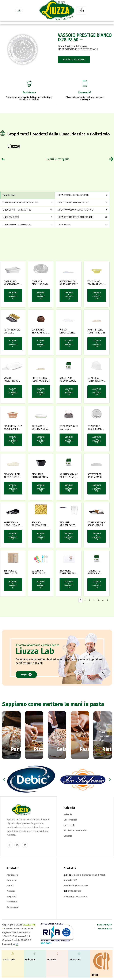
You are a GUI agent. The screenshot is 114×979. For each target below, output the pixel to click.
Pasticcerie (12, 875)
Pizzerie (11, 891)
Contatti (68, 835)
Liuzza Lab (69, 825)
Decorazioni (13, 907)
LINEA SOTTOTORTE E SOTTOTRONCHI (78, 49)
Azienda (68, 814)
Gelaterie (11, 880)
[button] (4, 780)
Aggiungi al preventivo (74, 60)
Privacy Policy (104, 925)
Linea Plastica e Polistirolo (72, 46)
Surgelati (11, 896)
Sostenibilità (70, 819)
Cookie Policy (105, 929)
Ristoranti (12, 901)
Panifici (10, 885)
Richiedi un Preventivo (75, 830)
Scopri (24, 675)
